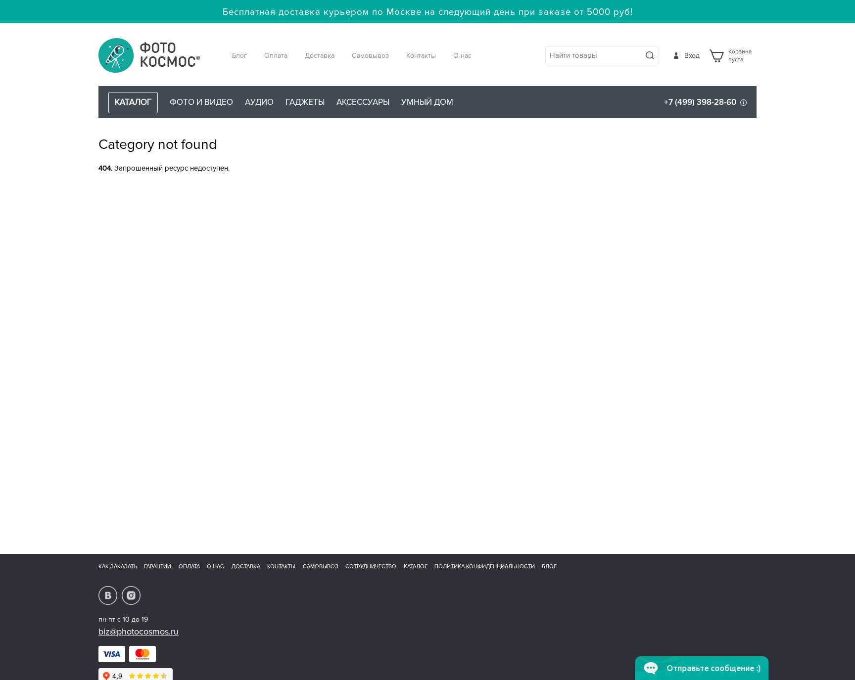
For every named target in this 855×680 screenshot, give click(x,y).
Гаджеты (305, 102)
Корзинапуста (740, 56)
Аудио (259, 102)
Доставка (319, 55)
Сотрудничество (370, 566)
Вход (692, 55)
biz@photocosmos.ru (138, 631)
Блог (239, 55)
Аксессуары (362, 102)
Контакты (421, 55)
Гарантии (157, 566)
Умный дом (427, 102)
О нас (462, 55)
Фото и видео (201, 102)
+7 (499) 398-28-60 (700, 102)
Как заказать (117, 566)
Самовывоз (370, 55)
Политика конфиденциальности (484, 566)
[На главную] (149, 56)
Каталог (416, 566)
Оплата (275, 55)
